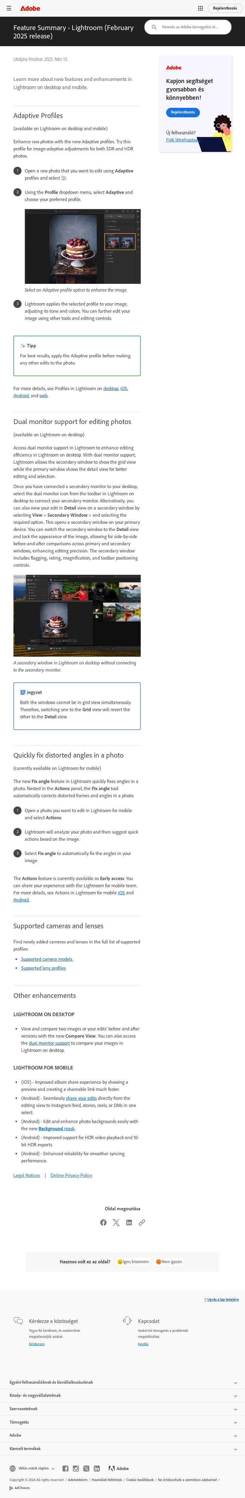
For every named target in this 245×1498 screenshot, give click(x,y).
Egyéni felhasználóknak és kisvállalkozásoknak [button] (51, 1382)
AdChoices (22, 1488)
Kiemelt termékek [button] (25, 1448)
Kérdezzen (37, 1344)
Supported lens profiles (43, 968)
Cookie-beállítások (140, 1480)
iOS (123, 388)
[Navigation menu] (9, 8)
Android (21, 395)
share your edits (81, 1098)
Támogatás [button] (19, 1422)
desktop (110, 388)
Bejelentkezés (225, 8)
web (43, 395)
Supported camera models (47, 959)
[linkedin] (97, 1468)
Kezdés (143, 1344)
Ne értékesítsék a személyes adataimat (187, 1480)
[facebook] (65, 1468)
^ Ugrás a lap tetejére (221, 1299)
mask (57, 1128)
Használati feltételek (107, 1480)
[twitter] (86, 1468)
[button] (200, 8)
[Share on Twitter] (116, 1224)
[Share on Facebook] (103, 1224)
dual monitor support (49, 1043)
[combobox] (188, 27)
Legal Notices (26, 1175)
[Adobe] (30, 8)
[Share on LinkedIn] (129, 1224)
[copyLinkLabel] (142, 1224)
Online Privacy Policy (71, 1175)
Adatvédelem (78, 1480)
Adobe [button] (15, 1435)
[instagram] (76, 1468)
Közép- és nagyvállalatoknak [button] (35, 1395)
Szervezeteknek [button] (23, 1408)
